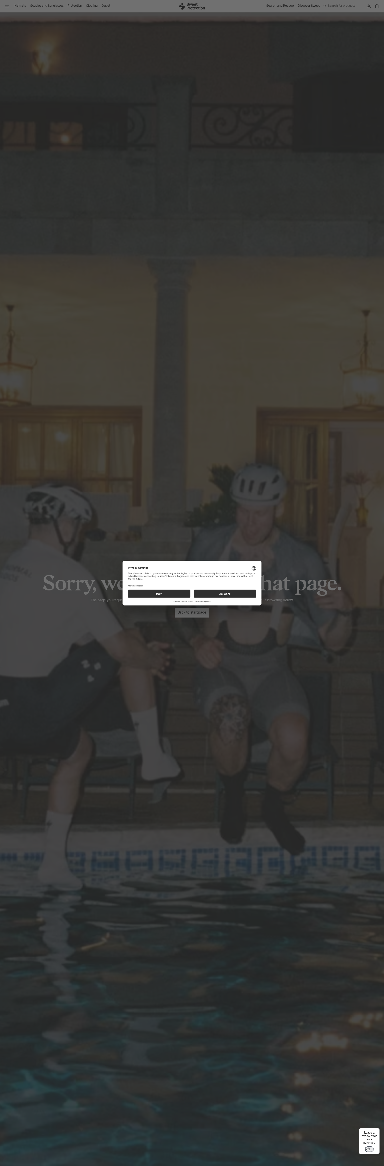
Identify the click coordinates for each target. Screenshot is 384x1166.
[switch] (369, 1149)
